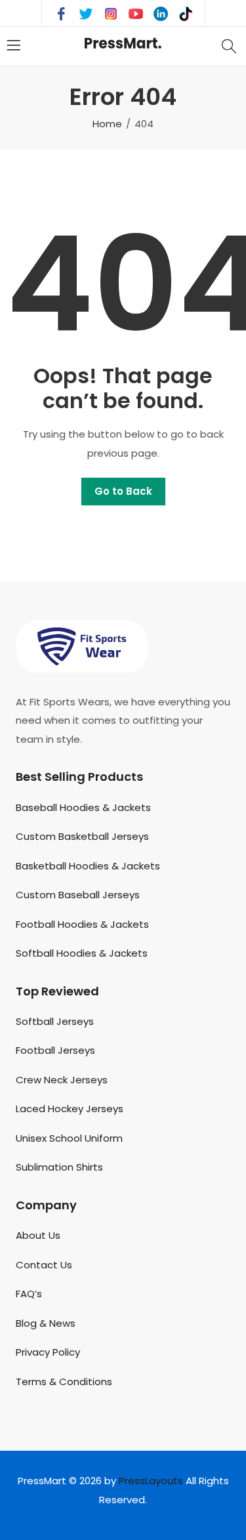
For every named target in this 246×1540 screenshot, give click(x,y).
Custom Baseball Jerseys (78, 895)
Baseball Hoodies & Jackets (83, 807)
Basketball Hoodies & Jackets (88, 866)
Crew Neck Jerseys (62, 1080)
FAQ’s (29, 1294)
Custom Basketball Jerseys (82, 836)
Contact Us (44, 1265)
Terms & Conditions (64, 1381)
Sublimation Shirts (59, 1167)
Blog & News (45, 1323)
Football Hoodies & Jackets (82, 924)
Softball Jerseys (55, 1021)
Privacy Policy (48, 1352)
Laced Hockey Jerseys (69, 1108)
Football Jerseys (55, 1050)
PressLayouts (151, 1481)
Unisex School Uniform (69, 1138)
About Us (38, 1235)
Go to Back (123, 491)
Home (107, 124)
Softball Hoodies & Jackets (82, 953)
